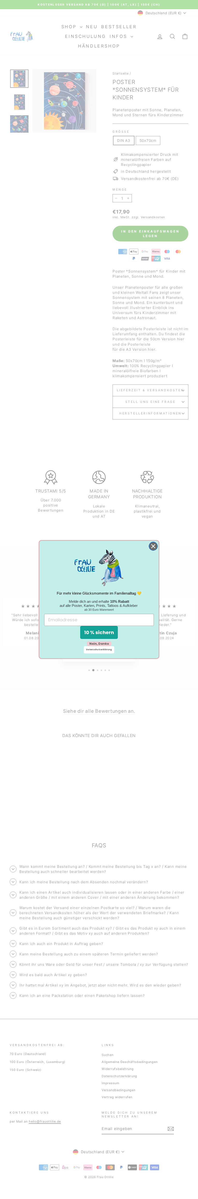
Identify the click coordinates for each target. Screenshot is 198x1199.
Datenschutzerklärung (99, 649)
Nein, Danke (99, 644)
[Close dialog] (153, 546)
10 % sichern (99, 632)
